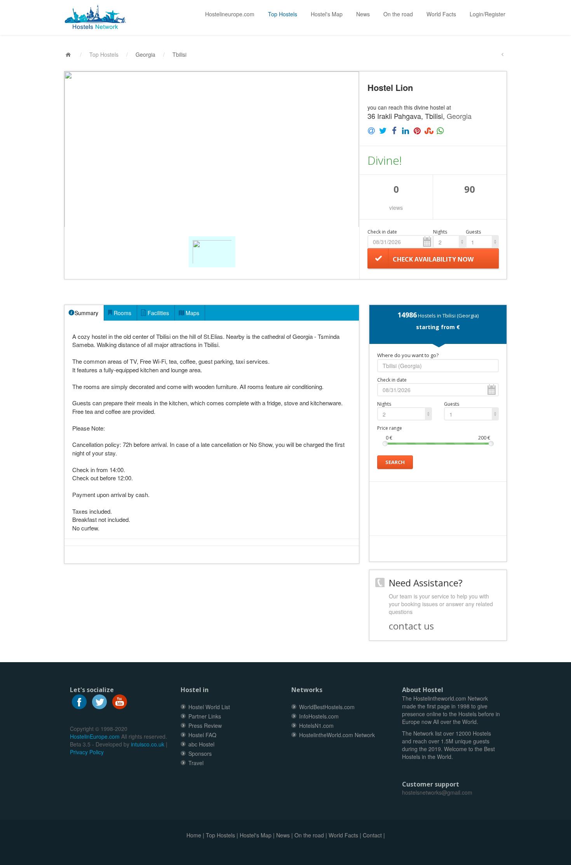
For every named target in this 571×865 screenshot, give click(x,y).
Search (395, 462)
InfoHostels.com (319, 716)
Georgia (145, 54)
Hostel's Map (327, 14)
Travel (196, 763)
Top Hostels (282, 14)
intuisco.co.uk (147, 744)
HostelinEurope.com (95, 736)
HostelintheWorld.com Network (337, 735)
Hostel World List (209, 707)
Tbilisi (179, 54)
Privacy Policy (87, 752)
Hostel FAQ (202, 735)
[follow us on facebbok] (79, 701)
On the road (398, 14)
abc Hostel (201, 744)
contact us (411, 625)
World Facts (441, 14)
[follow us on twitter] (99, 701)
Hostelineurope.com (229, 14)
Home (193, 835)
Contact (372, 835)
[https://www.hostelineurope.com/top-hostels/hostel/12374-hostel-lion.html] (98, 17)
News (363, 14)
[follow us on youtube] (119, 701)
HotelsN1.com (316, 725)
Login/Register (487, 14)
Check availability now (433, 259)
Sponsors (200, 753)
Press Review (205, 725)
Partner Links (204, 716)
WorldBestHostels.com (327, 707)
